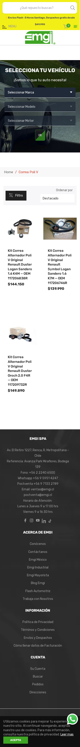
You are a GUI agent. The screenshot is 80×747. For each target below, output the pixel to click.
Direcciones (38, 692)
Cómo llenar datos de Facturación (38, 646)
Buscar (38, 676)
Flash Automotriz (37, 591)
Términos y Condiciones (38, 630)
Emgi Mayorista (38, 575)
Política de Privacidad (37, 622)
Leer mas (67, 734)
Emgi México (38, 560)
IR (40, 135)
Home (8, 172)
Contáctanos (37, 552)
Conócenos (38, 544)
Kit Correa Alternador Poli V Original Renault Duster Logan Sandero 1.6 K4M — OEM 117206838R (20, 264)
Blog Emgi (38, 583)
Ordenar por (64, 190)
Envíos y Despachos (38, 638)
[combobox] (37, 7)
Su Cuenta (37, 669)
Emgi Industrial (37, 567)
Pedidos (38, 684)
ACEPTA (15, 740)
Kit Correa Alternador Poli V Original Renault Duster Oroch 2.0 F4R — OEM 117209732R (20, 371)
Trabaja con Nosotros (38, 599)
